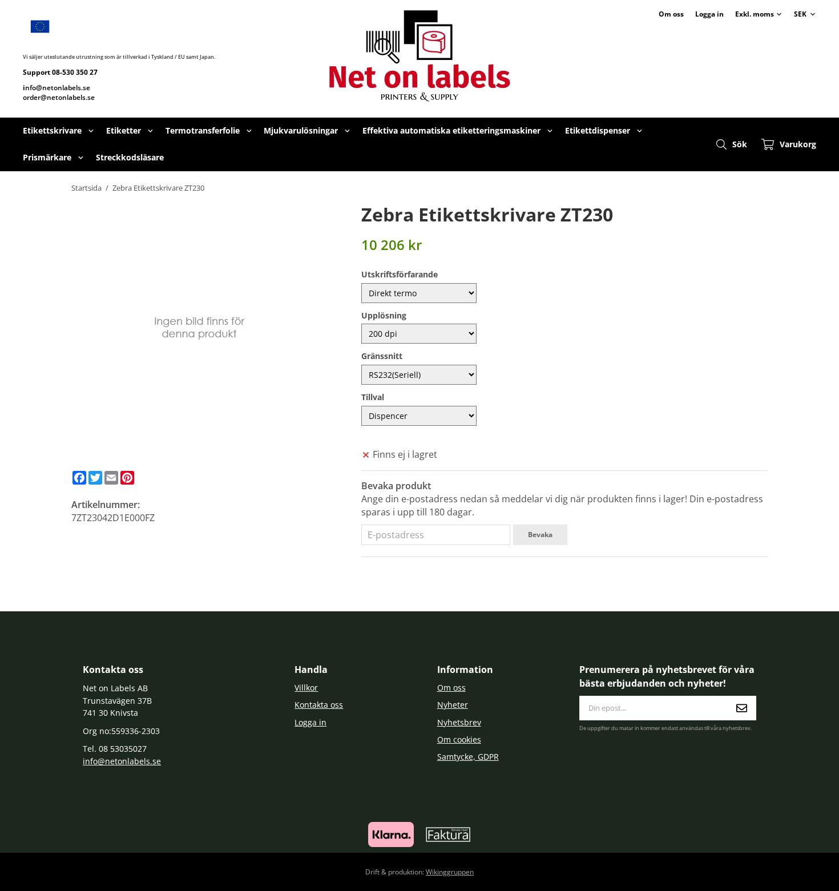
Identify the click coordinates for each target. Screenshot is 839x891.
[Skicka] (741, 708)
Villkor (306, 687)
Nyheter (452, 704)
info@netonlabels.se (122, 761)
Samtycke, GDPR (468, 756)
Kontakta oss (319, 704)
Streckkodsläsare (130, 157)
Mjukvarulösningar (301, 130)
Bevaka (540, 534)
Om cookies (459, 739)
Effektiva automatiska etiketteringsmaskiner (451, 130)
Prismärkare (47, 157)
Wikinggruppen (450, 872)
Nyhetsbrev (459, 722)
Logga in (709, 14)
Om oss (671, 14)
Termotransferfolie (203, 130)
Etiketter (123, 130)
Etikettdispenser (597, 130)
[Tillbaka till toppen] (752, 875)
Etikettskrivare (52, 130)
